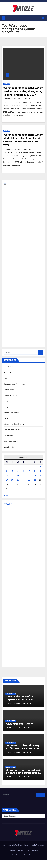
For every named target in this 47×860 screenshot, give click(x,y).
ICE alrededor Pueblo (19, 723)
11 (12, 475)
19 (18, 480)
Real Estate (8, 435)
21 (29, 480)
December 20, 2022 (13, 149)
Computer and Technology (14, 384)
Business (7, 83)
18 (12, 480)
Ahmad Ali (27, 703)
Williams (27, 99)
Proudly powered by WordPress (13, 845)
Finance (7, 407)
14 (29, 475)
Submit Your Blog (29, 855)
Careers (7, 378)
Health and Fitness (11, 413)
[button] (39, 18)
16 (40, 475)
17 (7, 480)
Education (8, 401)
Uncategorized (10, 447)
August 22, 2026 (13, 703)
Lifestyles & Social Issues (14, 424)
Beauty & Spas (10, 367)
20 (23, 480)
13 (23, 475)
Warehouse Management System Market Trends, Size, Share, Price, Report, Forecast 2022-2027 (23, 91)
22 (35, 480)
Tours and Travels (11, 441)
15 (35, 475)
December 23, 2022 (13, 99)
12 (18, 475)
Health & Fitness (17, 855)
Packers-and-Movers (12, 430)
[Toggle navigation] (22, 18)
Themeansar (40, 845)
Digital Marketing (10, 395)
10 (7, 475)
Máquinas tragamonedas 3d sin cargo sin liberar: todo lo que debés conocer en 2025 (23, 772)
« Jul (6, 495)
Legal (6, 418)
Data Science (9, 390)
